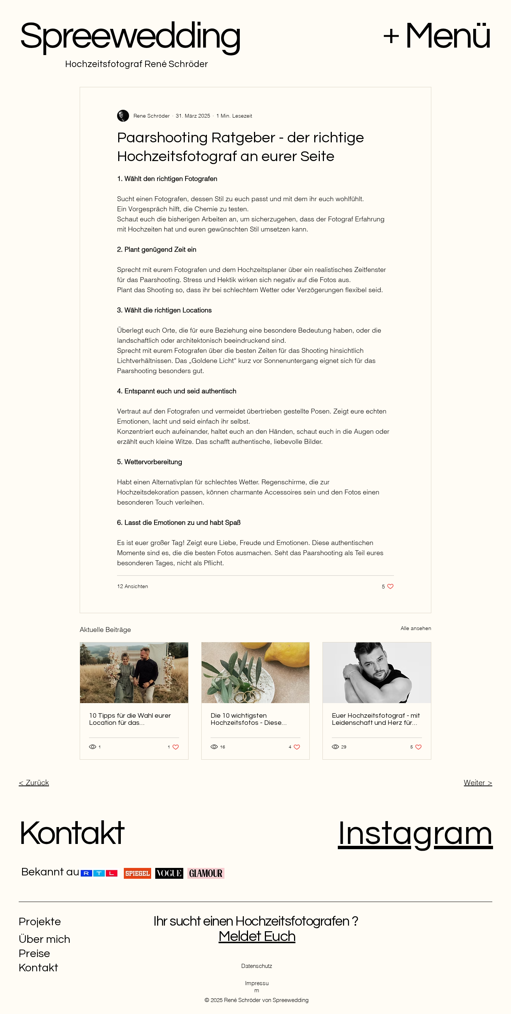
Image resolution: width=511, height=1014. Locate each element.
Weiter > (478, 782)
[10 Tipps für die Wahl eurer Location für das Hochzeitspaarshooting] (134, 672)
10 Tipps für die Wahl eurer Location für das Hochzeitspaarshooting (130, 719)
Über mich (44, 939)
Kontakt (71, 833)
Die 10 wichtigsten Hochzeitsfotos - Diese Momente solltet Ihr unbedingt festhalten (246, 719)
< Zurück (34, 782)
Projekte (40, 921)
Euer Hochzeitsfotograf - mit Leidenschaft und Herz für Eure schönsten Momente (376, 719)
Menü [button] (447, 36)
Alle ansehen (416, 628)
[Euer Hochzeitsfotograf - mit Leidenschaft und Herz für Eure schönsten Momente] (377, 672)
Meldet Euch (256, 936)
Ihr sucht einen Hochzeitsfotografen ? (257, 921)
